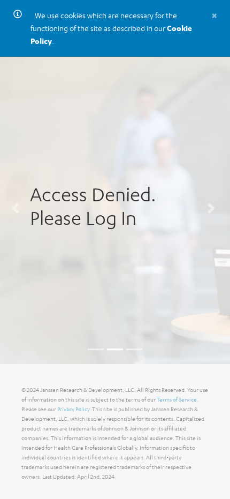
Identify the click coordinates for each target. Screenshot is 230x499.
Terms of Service (177, 399)
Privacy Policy (73, 409)
